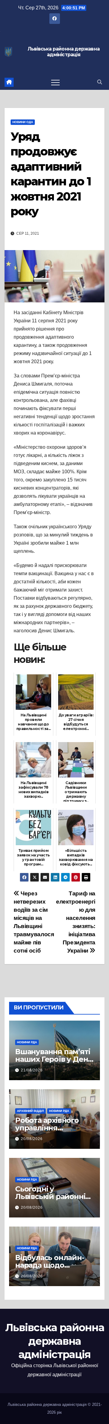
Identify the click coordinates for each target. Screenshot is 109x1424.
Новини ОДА (22, 122)
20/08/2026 (32, 1139)
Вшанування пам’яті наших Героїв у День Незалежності (53, 1059)
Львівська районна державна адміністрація (64, 51)
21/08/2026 (32, 1070)
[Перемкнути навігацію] (55, 82)
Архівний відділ (30, 1111)
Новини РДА (27, 1042)
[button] (99, 82)
